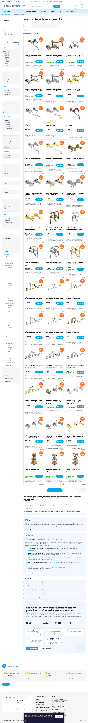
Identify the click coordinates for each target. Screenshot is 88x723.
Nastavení (28, 721)
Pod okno (7, 145)
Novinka (7, 30)
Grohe (7, 57)
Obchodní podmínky (40, 702)
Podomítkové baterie (10, 281)
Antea (7, 166)
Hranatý (7, 90)
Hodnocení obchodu (40, 704)
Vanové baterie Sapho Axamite (70, 514)
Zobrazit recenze (15, 666)
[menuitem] (9, 11)
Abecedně (57, 25)
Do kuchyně (10, 334)
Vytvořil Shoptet (83, 720)
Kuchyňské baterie (9, 343)
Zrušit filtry (12, 231)
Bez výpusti (7, 218)
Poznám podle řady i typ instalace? (35, 594)
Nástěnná (7, 143)
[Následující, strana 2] (80, 490)
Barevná (7, 103)
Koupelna (7, 157)
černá (60, 567)
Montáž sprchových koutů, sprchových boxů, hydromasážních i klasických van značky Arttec (59, 700)
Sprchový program (8, 369)
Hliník (6, 74)
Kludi (6, 63)
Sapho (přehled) (81, 514)
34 (84, 490)
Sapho (7, 51)
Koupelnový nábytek (9, 248)
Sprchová (7, 208)
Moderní (7, 94)
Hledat (57, 6)
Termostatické (8, 128)
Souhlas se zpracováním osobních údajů (43, 708)
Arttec (7, 55)
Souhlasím (59, 716)
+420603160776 (22, 704)
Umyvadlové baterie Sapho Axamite (44, 514)
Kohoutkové (8, 122)
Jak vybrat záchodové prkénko (58, 709)
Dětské (7, 192)
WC (6, 372)
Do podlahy (8, 138)
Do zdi (6, 139)
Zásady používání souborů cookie (43, 706)
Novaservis (8, 65)
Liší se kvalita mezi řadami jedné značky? (37, 586)
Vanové (9, 298)
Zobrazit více (6, 685)
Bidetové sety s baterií (10, 341)
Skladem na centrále (9, 32)
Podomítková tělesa (10, 336)
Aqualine (7, 53)
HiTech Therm (8, 224)
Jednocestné (7, 226)
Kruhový (7, 92)
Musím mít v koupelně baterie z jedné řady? (37, 582)
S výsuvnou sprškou (11, 362)
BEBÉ (7, 171)
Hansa (7, 59)
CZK (82, 1)
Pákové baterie (9, 259)
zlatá (64, 567)
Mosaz (7, 77)
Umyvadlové (10, 296)
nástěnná (68, 548)
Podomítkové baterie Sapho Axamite (46, 511)
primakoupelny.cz (22, 707)
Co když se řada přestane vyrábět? (35, 590)
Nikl (6, 81)
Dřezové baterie (9, 365)
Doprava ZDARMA (9, 34)
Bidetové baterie (9, 319)
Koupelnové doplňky (9, 378)
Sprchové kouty (8, 242)
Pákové (7, 124)
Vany (6, 245)
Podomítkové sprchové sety (11, 338)
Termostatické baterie (10, 279)
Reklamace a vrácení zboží (41, 710)
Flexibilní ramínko (8, 222)
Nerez (7, 79)
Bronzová (7, 109)
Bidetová (7, 201)
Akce (7, 29)
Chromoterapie (55, 704)
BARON (7, 170)
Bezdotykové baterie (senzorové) (12, 321)
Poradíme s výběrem (46, 648)
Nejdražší (42, 25)
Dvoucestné (7, 220)
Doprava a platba (10, 1)
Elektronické (8, 120)
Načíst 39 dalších (54, 490)
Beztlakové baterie (9, 265)
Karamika (7, 76)
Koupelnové (10, 274)
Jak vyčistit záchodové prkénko (58, 711)
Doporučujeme (28, 25)
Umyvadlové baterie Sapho (29, 514)
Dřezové (9, 271)
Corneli (7, 173)
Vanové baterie (9, 261)
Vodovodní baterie (8, 254)
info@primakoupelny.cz (23, 702)
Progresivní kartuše (9, 126)
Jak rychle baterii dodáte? (33, 597)
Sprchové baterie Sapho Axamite (73, 511)
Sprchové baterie (9, 263)
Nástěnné (9, 311)
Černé (9, 307)
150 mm (9, 316)
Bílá (6, 107)
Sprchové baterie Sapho (60, 511)
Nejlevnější (35, 25)
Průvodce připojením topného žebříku (58, 707)
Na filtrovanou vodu (9, 203)
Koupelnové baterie (10, 303)
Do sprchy (8, 155)
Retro (7, 183)
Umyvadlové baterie (10, 256)
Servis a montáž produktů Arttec (59, 703)
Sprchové (9, 291)
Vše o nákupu (17, 1)
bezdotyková (31, 564)
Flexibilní (9, 358)
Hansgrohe (8, 61)
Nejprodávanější (49, 25)
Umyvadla (7, 375)
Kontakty (3, 1)
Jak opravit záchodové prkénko (58, 712)
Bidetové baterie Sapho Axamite (30, 511)
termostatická (56, 562)
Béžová (7, 105)
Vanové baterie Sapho (57, 514)
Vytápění (7, 251)
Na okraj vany (8, 141)
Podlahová (7, 206)
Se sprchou (10, 294)
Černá (7, 110)
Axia (6, 168)
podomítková (31, 550)
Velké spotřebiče (8, 381)
